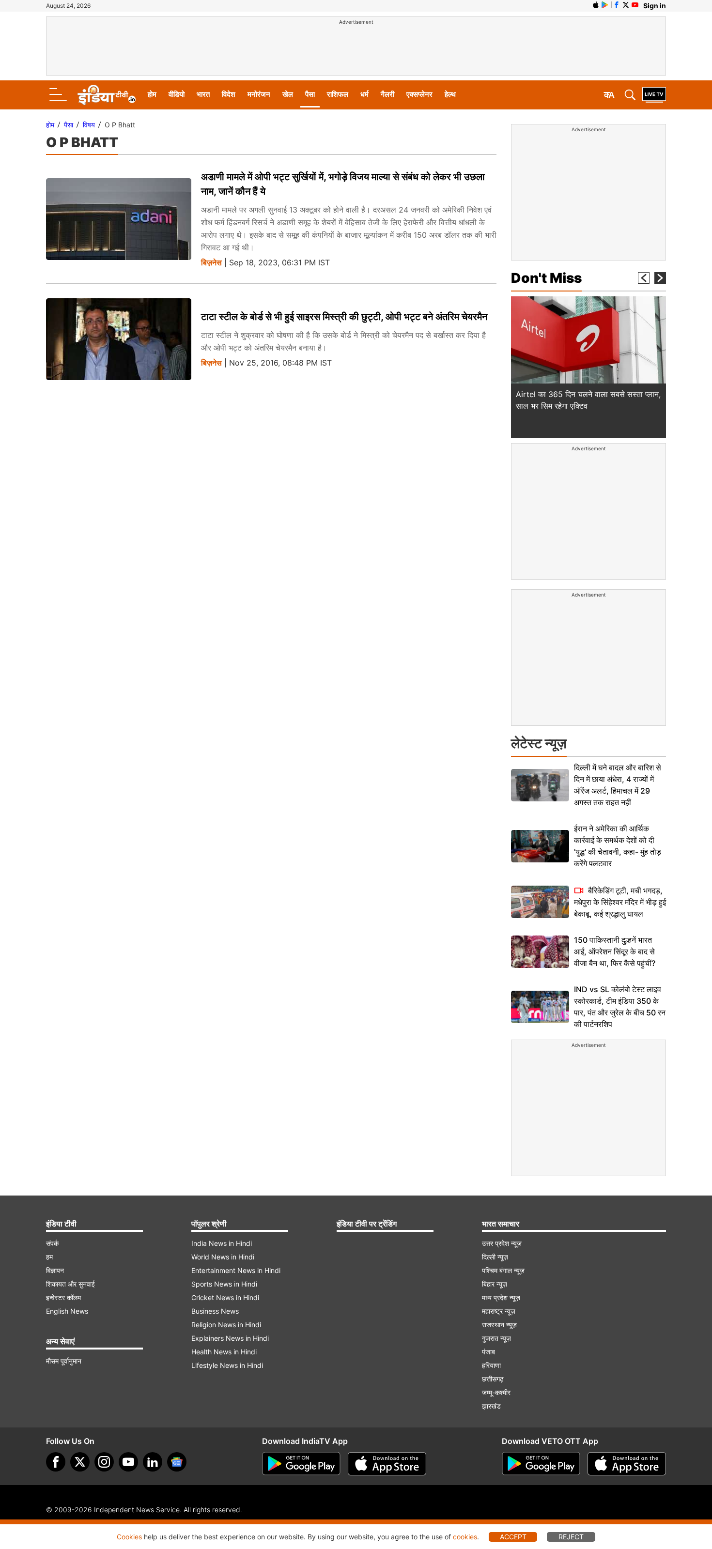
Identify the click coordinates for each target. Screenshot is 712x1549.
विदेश (228, 94)
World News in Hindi (222, 1257)
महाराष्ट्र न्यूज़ (498, 1311)
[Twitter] (80, 1462)
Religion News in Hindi (226, 1324)
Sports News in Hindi (224, 1284)
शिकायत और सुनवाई (70, 1284)
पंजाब (488, 1352)
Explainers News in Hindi (230, 1338)
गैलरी (387, 94)
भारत (203, 94)
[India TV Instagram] (104, 1462)
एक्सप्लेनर (419, 94)
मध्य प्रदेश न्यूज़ (501, 1297)
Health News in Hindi (224, 1352)
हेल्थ (450, 94)
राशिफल (337, 94)
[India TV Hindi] (106, 94)
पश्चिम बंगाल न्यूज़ (503, 1270)
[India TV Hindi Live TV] (654, 94)
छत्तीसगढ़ (493, 1379)
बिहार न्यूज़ (494, 1284)
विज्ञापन (55, 1270)
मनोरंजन (259, 94)
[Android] (605, 4)
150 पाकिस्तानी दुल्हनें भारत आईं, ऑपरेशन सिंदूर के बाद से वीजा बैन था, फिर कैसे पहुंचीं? (614, 951)
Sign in (654, 5)
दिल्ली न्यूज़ (495, 1257)
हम (49, 1257)
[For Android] (541, 1463)
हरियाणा (491, 1365)
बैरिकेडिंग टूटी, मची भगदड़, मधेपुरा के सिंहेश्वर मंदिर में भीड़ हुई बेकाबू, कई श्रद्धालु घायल (620, 902)
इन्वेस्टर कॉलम (63, 1297)
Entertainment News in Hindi (235, 1270)
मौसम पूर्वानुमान (63, 1361)
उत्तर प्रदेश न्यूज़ (502, 1243)
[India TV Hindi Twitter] (625, 4)
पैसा (310, 94)
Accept (513, 1537)
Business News (215, 1311)
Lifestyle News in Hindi (227, 1365)
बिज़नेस (211, 263)
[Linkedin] (152, 1462)
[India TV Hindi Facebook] (616, 4)
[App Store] (387, 1463)
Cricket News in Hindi (225, 1297)
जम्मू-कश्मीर (496, 1392)
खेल (287, 94)
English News (67, 1311)
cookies (465, 1537)
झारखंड (491, 1406)
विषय (89, 125)
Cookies (129, 1537)
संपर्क (52, 1243)
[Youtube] (128, 1462)
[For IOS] (627, 1463)
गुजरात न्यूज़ (496, 1338)
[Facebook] (55, 1462)
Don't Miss (546, 278)
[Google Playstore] (301, 1463)
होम (152, 94)
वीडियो (177, 94)
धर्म (364, 94)
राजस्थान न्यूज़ (499, 1324)
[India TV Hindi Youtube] (635, 4)
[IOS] (595, 4)
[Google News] (176, 1462)
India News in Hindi (221, 1243)
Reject (571, 1537)
